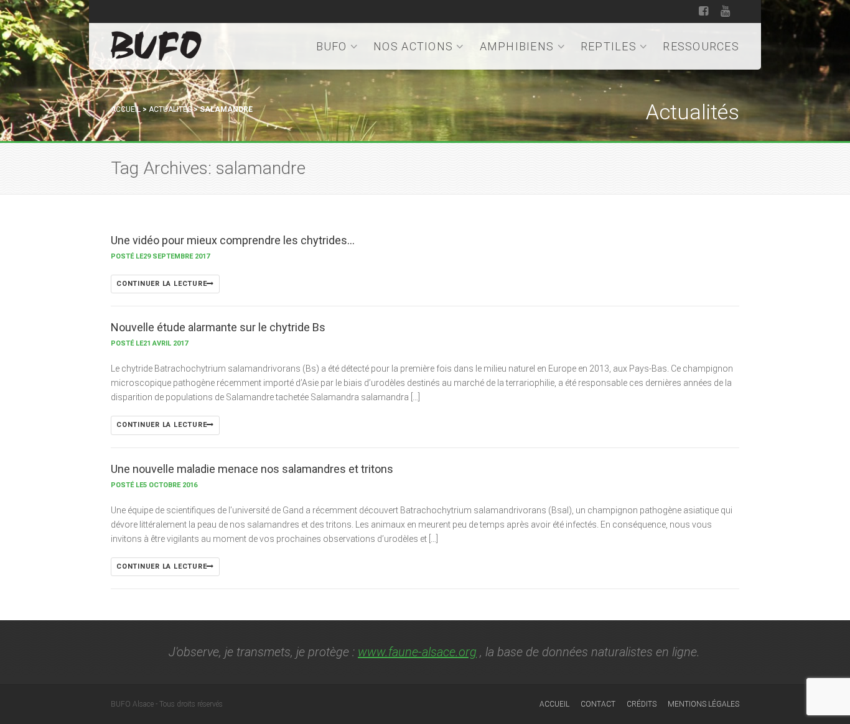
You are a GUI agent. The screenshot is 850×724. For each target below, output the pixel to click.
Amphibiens (517, 46)
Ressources (701, 46)
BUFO (331, 46)
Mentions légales (703, 704)
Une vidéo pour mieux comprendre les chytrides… (233, 240)
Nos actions (413, 46)
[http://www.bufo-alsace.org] (156, 44)
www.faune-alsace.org (417, 651)
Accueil (126, 109)
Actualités (170, 109)
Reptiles (609, 46)
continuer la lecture (161, 284)
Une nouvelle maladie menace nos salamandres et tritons (252, 468)
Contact (598, 704)
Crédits (641, 704)
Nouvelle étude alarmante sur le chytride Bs (218, 327)
